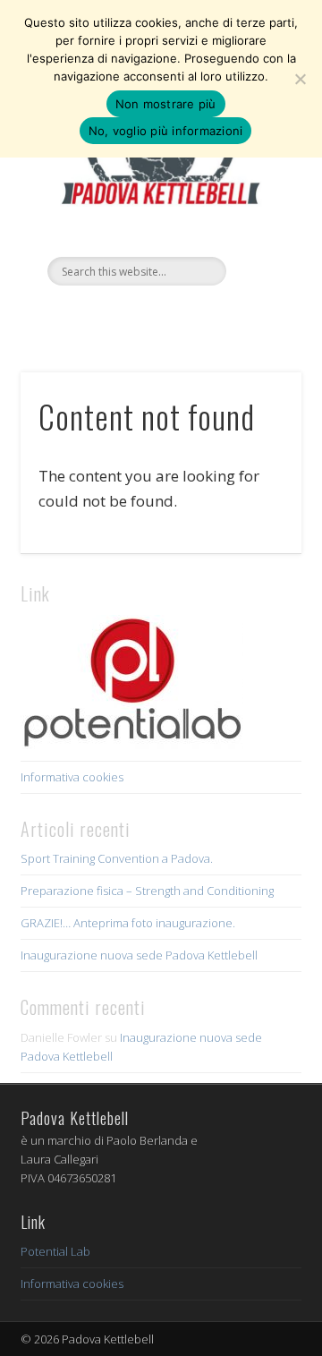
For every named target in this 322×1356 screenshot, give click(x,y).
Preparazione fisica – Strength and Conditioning (147, 891)
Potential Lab (55, 1251)
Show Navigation (259, 160)
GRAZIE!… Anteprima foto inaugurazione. (128, 923)
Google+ (195, 316)
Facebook (121, 316)
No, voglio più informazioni (166, 131)
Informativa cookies (72, 777)
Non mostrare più (165, 104)
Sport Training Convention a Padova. (117, 858)
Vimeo (158, 316)
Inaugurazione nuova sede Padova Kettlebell (139, 955)
